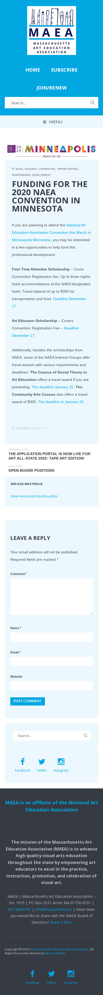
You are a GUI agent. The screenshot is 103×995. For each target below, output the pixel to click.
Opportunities (67, 169)
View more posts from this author (34, 496)
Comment (18, 574)
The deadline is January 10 (60, 402)
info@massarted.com (53, 909)
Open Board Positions (31, 470)
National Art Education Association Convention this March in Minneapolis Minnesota (51, 232)
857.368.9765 (19, 909)
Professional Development (31, 175)
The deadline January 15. (53, 387)
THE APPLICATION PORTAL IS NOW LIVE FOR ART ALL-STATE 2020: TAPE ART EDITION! (49, 456)
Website (16, 677)
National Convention (40, 169)
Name (15, 628)
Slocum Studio (55, 953)
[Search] (92, 102)
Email (15, 652)
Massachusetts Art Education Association (59, 949)
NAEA (19, 169)
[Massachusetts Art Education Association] (51, 9)
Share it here (61, 922)
